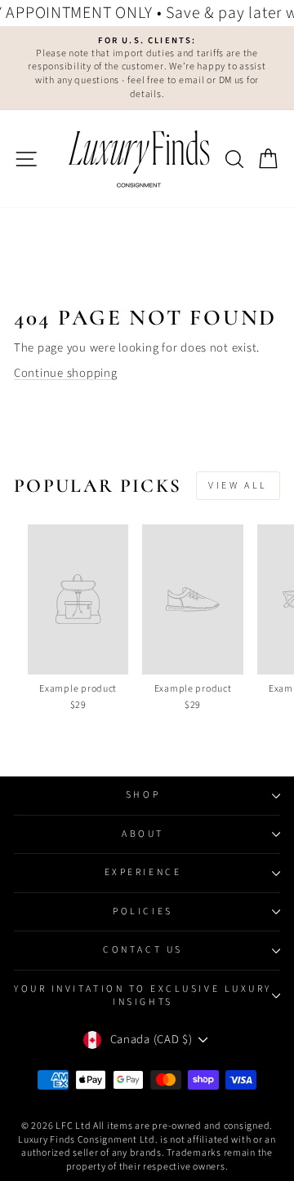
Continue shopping (66, 373)
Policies (142, 911)
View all (238, 486)
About (143, 834)
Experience (143, 872)
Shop (143, 795)
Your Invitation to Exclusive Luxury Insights (143, 995)
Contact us (142, 950)
